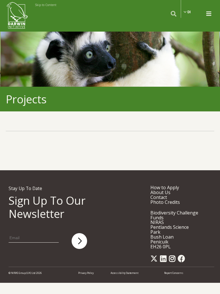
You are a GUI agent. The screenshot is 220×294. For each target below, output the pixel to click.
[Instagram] (173, 260)
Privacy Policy (86, 272)
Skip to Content (45, 5)
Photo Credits (165, 202)
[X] (155, 260)
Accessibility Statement (124, 272)
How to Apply (164, 187)
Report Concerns (173, 272)
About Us (160, 192)
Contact (158, 197)
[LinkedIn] (164, 260)
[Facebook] (182, 260)
